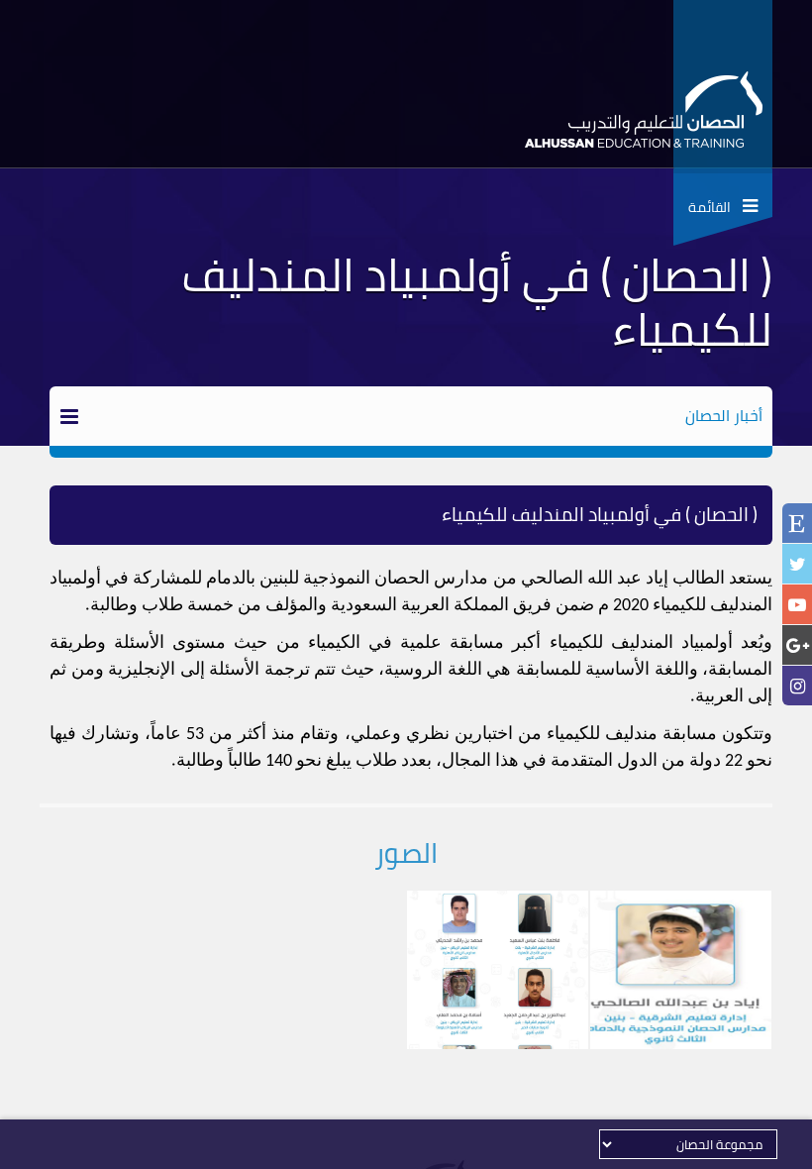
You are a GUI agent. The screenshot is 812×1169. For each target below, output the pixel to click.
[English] (797, 525)
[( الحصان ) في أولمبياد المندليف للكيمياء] (680, 970)
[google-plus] (797, 645)
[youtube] (797, 604)
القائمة (715, 207)
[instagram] (797, 686)
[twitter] (797, 564)
